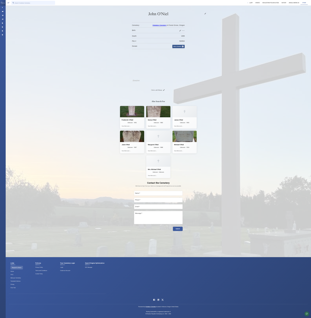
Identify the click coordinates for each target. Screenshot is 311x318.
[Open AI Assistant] (307, 314)
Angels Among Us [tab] (294, 2)
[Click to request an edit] (205, 13)
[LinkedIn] (158, 300)
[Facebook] (154, 300)
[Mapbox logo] (136, 80)
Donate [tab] (257, 2)
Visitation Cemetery (160, 25)
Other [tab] (304, 2)
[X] (162, 300)
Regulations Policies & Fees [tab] (270, 2)
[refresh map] (133, 53)
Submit (178, 229)
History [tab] (284, 2)
